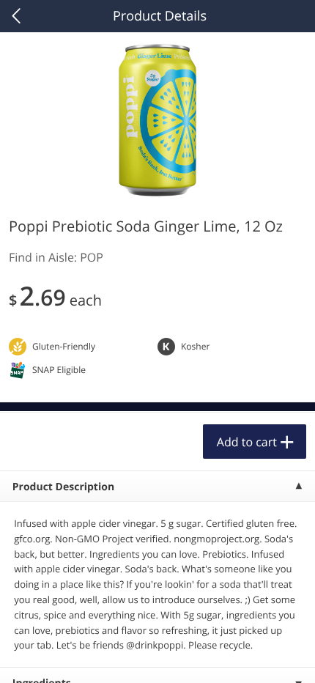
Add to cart (247, 442)
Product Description (63, 487)
